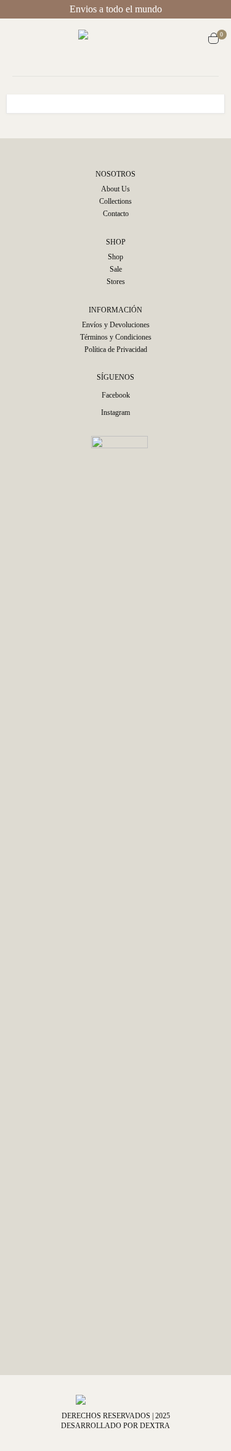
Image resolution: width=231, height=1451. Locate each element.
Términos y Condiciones (116, 337)
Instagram (115, 412)
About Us (115, 189)
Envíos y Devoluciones (116, 324)
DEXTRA (155, 1425)
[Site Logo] (121, 40)
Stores (116, 281)
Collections (115, 201)
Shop (115, 257)
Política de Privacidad (115, 349)
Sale (116, 269)
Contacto (116, 213)
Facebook (116, 395)
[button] (23, 40)
